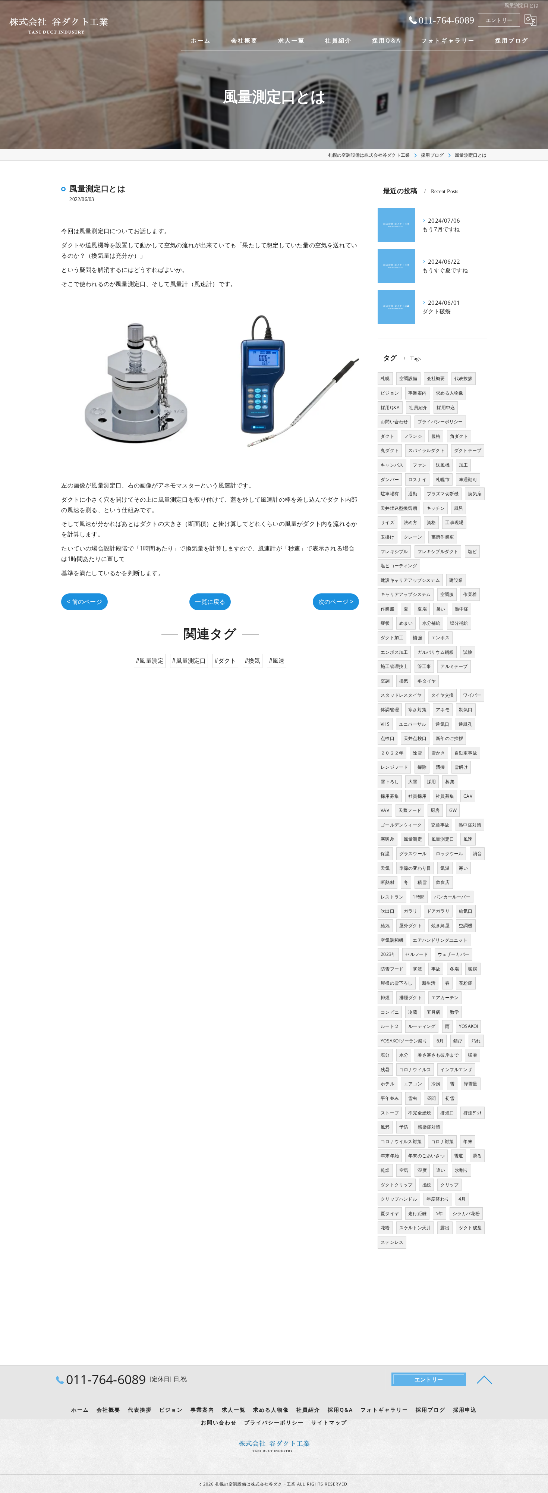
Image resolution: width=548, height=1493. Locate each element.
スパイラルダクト (426, 450)
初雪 (449, 1098)
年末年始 (390, 1155)
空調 (385, 681)
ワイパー (472, 695)
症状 (385, 623)
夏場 (422, 609)
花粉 (385, 1227)
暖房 (472, 969)
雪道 (458, 1155)
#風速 (277, 660)
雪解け (461, 767)
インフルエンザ (456, 1069)
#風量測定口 (189, 660)
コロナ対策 (442, 1141)
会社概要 (436, 378)
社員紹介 (418, 407)
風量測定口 (442, 839)
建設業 (456, 580)
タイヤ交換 (442, 695)
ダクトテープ (467, 450)
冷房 (435, 1083)
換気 (403, 681)
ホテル (387, 1083)
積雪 (422, 882)
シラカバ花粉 (466, 1213)
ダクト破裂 (470, 1227)
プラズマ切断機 (443, 493)
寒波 (417, 969)
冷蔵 (412, 1012)
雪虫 (412, 1098)
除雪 (417, 753)
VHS (385, 724)
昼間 (431, 1098)
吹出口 (387, 911)
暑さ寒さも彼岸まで (438, 1055)
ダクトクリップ (396, 1185)
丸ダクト (390, 450)
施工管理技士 (394, 666)
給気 (385, 925)
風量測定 (413, 839)
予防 (403, 1127)
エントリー (499, 19)
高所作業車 (442, 537)
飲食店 (443, 882)
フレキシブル (394, 551)
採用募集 (390, 796)
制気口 (466, 709)
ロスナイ (417, 479)
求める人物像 (449, 393)
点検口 (387, 738)
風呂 (458, 508)
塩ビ (472, 551)
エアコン (413, 1083)
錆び (457, 1041)
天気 (385, 868)
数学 (454, 1012)
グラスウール (412, 853)
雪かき (438, 753)
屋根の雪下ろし (396, 983)
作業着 (470, 594)
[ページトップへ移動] (484, 1379)
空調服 (447, 594)
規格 (435, 436)
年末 (467, 1141)
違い (440, 1170)
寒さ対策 (417, 709)
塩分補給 (459, 623)
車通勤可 (468, 479)
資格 (431, 522)
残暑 (385, 1069)
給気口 (466, 911)
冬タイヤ (427, 681)
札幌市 (443, 479)
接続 (426, 1185)
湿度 (422, 1170)
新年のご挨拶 (449, 738)
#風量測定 (150, 660)
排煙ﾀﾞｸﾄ (472, 1113)
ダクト (387, 436)
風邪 (385, 1127)
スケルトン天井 (415, 1227)
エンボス (440, 637)
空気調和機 (392, 940)
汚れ (476, 1041)
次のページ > (335, 601)
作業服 (387, 609)
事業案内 (417, 393)
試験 (467, 652)
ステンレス (392, 1242)
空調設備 (408, 378)
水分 (403, 1055)
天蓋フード (410, 810)
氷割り (462, 1170)
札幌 (385, 378)
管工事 (424, 666)
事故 (435, 969)
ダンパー (390, 479)
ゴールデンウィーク (401, 825)
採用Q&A (390, 407)
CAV (467, 796)
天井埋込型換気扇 (399, 508)
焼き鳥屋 (440, 925)
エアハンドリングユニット (440, 940)
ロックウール (449, 853)
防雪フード (392, 969)
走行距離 (417, 1213)
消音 (477, 853)
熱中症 (462, 609)
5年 (439, 1213)
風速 (467, 839)
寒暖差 (387, 839)
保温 (385, 853)
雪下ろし (390, 781)
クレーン (413, 537)
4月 (462, 1199)
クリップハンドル (399, 1199)
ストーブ (390, 1113)
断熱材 (387, 882)
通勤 (412, 493)
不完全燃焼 (419, 1113)
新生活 (429, 983)
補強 (417, 637)
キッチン (435, 508)
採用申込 (446, 407)
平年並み (390, 1098)
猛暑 (472, 1055)
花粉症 (466, 983)
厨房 (435, 810)
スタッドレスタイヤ (401, 695)
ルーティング (421, 1026)
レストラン (392, 897)
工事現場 (454, 522)
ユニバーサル (412, 724)
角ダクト (459, 436)
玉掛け (387, 537)
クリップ (449, 1185)
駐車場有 (390, 493)
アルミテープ (453, 666)
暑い (440, 609)
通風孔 (465, 724)
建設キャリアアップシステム (410, 580)
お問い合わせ (394, 421)
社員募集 (445, 796)
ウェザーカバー (453, 954)
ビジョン (390, 393)
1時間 (419, 897)
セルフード (416, 954)
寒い (463, 868)
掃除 (422, 767)
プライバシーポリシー (440, 421)
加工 (463, 465)
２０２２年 (392, 753)
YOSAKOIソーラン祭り (404, 1041)
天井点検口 (415, 738)
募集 (449, 781)
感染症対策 (429, 1127)
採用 (431, 781)
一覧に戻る (210, 601)
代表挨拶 (463, 378)
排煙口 (447, 1113)
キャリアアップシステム (406, 594)
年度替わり (437, 1199)
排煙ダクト (410, 997)
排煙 (385, 997)
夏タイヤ (390, 1213)
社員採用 (417, 796)
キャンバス (392, 465)
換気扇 (475, 493)
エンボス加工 (394, 652)
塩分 (385, 1055)
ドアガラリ (438, 911)
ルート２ (390, 1026)
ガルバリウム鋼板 (436, 652)
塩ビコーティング (399, 565)
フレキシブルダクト (438, 551)
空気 (403, 1170)
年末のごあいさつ (426, 1155)
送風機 (443, 465)
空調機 (466, 925)
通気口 (442, 724)
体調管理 (390, 709)
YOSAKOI (468, 1026)
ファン (419, 465)
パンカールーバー (452, 897)
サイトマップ (329, 1422)
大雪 (412, 781)
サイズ (387, 522)
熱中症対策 (470, 825)
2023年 (388, 954)
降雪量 (471, 1083)
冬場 (454, 969)
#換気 (253, 660)
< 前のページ (84, 601)
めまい (406, 623)
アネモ (443, 709)
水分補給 (431, 623)
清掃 (440, 767)
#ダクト (225, 660)
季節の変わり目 (415, 868)
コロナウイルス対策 (401, 1141)
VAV (385, 810)
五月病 (434, 1012)
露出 (444, 1227)
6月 (440, 1041)
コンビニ (390, 1012)
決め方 (411, 522)
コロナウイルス (415, 1069)
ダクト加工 (392, 637)
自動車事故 (465, 753)
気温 (444, 868)
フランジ (413, 436)
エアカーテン (445, 997)
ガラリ (411, 911)
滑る (477, 1155)
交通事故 (440, 825)
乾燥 (385, 1170)
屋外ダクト (410, 925)
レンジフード (394, 767)
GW (453, 810)
